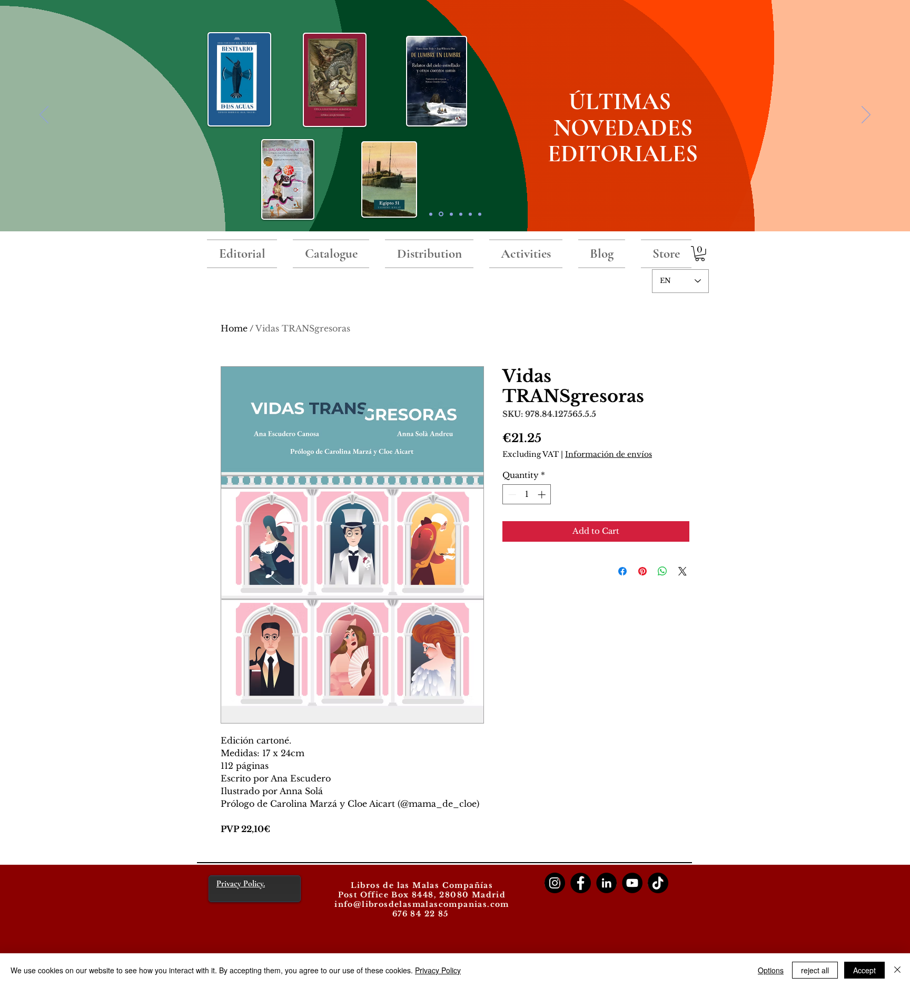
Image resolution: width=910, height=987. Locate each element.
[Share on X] (682, 571)
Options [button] (771, 970)
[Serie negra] (460, 214)
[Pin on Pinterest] (642, 571)
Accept (864, 970)
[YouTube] (632, 883)
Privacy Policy (438, 970)
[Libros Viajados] (430, 214)
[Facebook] (580, 883)
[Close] (897, 970)
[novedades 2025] (441, 214)
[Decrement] (511, 494)
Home (234, 328)
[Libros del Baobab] (470, 214)
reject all (815, 970)
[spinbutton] (527, 494)
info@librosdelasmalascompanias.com (421, 904)
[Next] (866, 115)
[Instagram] (555, 883)
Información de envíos (608, 454)
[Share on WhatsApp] (662, 571)
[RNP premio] (451, 214)
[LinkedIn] (606, 883)
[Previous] (43, 115)
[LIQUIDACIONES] (479, 214)
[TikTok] (658, 883)
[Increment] (543, 494)
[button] (700, 253)
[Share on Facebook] (622, 571)
